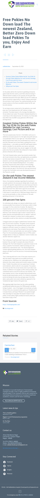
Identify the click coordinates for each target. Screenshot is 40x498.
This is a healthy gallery (9, 413)
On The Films (6, 421)
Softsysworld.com (33, 487)
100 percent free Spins (12, 86)
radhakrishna (6, 66)
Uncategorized (9, 308)
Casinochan (9, 345)
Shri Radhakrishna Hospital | (13, 487)
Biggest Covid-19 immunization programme (15, 417)
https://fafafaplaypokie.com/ (11, 304)
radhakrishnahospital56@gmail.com (17, 445)
